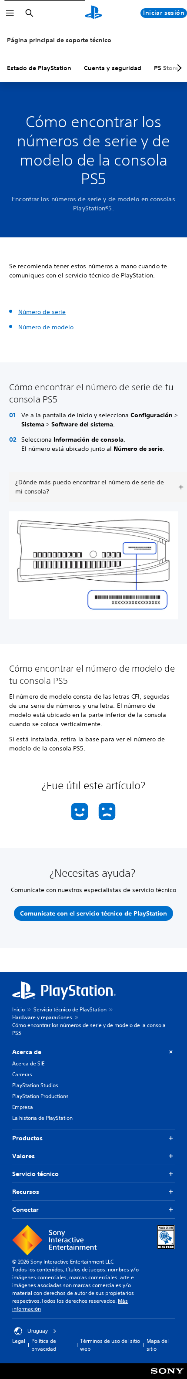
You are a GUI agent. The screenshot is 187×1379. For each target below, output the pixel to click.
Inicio (18, 1009)
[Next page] (178, 68)
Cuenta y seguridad (112, 68)
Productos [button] (27, 1138)
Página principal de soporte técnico (59, 40)
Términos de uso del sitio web (110, 1344)
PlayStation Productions (40, 1096)
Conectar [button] (25, 1209)
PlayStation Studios (35, 1085)
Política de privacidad (43, 1344)
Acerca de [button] (26, 1052)
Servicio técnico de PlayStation (70, 1009)
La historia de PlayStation (42, 1118)
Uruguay (37, 1331)
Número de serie (42, 312)
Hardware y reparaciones (42, 1017)
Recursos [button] (25, 1192)
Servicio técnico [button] (35, 1174)
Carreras (22, 1074)
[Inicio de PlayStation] (93, 13)
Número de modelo (45, 327)
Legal (18, 1341)
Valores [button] (23, 1156)
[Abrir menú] (10, 13)
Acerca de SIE (28, 1063)
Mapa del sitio (158, 1344)
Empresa (22, 1107)
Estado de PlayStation (39, 68)
